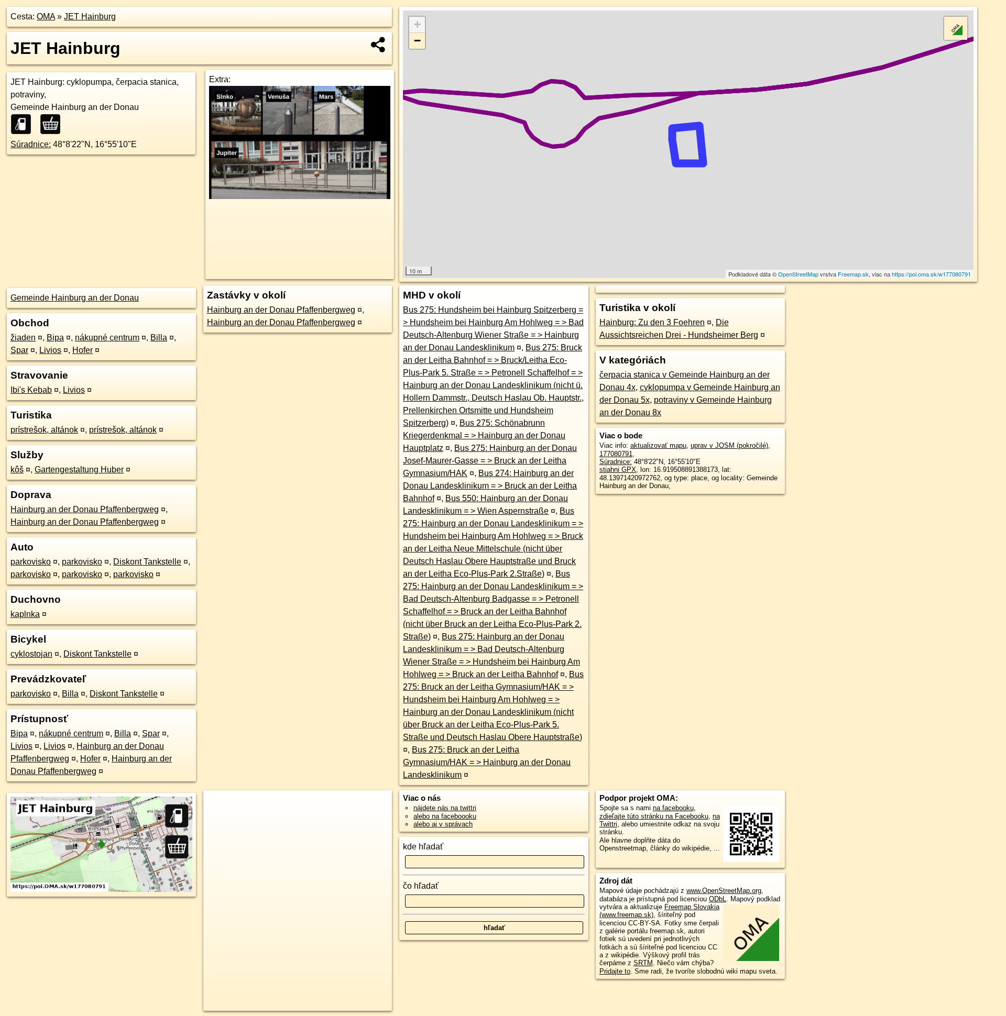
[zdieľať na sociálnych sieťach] (378, 44)
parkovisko (30, 561)
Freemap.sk (853, 274)
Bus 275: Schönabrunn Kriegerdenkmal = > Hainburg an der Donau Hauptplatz (484, 435)
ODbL (717, 899)
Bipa (55, 337)
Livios (50, 350)
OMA (46, 16)
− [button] (417, 40)
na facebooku (673, 808)
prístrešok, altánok (44, 429)
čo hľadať (421, 885)
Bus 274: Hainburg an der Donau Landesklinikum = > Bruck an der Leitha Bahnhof (490, 486)
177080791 (615, 454)
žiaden (23, 337)
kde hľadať (423, 846)
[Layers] (955, 28)
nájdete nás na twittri (444, 808)
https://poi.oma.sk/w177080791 (931, 274)
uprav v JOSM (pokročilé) (729, 445)
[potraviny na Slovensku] (53, 124)
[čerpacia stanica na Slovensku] (24, 124)
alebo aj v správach (443, 824)
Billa (158, 337)
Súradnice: (30, 144)
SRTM (643, 963)
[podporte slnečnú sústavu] (299, 196)
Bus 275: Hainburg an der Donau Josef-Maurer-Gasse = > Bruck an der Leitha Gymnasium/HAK (490, 461)
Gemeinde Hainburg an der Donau (74, 297)
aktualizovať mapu (658, 445)
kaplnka (25, 614)
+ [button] (417, 24)
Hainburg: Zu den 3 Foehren (652, 322)
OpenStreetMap (798, 274)
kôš (17, 469)
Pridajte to (614, 971)
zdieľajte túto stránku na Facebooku (653, 816)
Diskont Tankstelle (147, 561)
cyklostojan (31, 653)
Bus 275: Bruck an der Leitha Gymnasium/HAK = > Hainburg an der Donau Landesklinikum (487, 762)
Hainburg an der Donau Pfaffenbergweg (84, 509)
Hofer (82, 350)
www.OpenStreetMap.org (723, 890)
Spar (19, 350)
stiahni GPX (617, 469)
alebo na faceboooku (444, 816)
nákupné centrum (107, 337)
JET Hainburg (90, 16)
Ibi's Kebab (31, 389)
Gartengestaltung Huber (79, 469)
